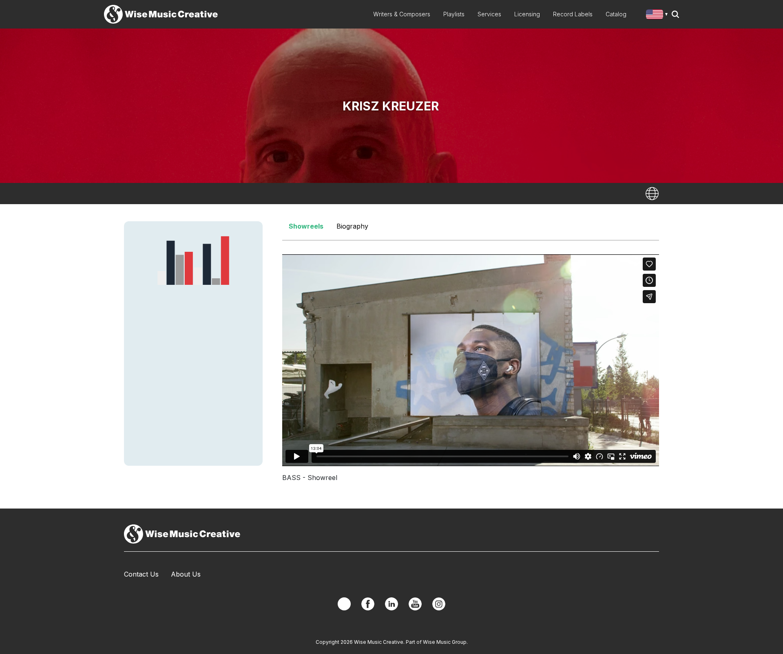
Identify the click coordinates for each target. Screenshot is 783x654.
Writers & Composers (401, 14)
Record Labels (573, 14)
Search (675, 14)
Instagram (438, 603)
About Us (186, 574)
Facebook (367, 603)
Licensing (527, 14)
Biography (352, 226)
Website (652, 193)
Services (489, 14)
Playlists (453, 14)
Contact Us (141, 574)
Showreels (306, 226)
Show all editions (658, 15)
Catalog (616, 14)
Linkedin (391, 603)
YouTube (415, 603)
